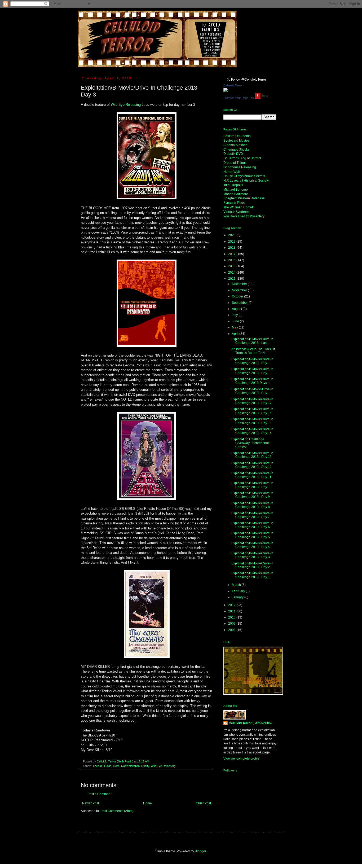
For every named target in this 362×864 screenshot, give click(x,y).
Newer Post (90, 803)
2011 (232, 611)
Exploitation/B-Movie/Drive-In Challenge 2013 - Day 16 (252, 411)
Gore (116, 765)
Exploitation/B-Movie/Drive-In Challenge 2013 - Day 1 (252, 575)
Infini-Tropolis (233, 185)
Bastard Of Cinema (237, 136)
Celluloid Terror (233, 85)
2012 (232, 605)
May (235, 327)
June (236, 321)
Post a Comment (99, 794)
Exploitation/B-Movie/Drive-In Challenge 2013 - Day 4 (252, 545)
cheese (98, 765)
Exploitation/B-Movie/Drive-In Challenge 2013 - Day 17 (252, 401)
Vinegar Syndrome (236, 212)
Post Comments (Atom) (117, 811)
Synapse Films (234, 203)
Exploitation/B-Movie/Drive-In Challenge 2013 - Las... (252, 341)
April (235, 334)
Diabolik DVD (233, 154)
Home (147, 803)
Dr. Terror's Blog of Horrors (242, 158)
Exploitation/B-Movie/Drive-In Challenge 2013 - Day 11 (252, 475)
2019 (232, 241)
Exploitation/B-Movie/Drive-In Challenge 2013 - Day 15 (252, 421)
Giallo (107, 765)
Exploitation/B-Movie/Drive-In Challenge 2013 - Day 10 (252, 485)
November (240, 290)
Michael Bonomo (235, 189)
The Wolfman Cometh (239, 207)
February (239, 591)
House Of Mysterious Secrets (244, 176)
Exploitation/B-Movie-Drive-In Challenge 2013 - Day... (252, 391)
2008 (232, 630)
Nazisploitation (130, 765)
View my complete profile (241, 758)
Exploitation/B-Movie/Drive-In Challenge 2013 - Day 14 (252, 431)
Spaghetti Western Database (244, 198)
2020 (232, 235)
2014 (232, 272)
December (240, 284)
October (238, 296)
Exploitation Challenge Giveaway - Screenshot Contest (250, 443)
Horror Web (231, 172)
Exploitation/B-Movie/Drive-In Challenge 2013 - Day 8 (252, 505)
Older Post (203, 803)
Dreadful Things (234, 163)
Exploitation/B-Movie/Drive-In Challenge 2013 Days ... (252, 381)
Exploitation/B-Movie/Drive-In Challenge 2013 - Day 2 (252, 565)
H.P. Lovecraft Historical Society (246, 180)
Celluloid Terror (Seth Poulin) (250, 723)
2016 (232, 260)
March (237, 585)
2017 (232, 254)
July (235, 315)
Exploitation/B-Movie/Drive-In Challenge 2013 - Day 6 (252, 525)
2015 (232, 266)
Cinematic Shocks (236, 149)
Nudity (145, 765)
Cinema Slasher (235, 145)
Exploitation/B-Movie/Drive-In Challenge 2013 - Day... (252, 361)
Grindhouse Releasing (239, 167)
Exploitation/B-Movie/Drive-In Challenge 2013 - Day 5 (252, 535)
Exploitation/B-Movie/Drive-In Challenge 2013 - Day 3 (252, 555)
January (238, 597)
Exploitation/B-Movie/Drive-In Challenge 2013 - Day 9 (252, 495)
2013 (232, 278)
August (237, 309)
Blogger (200, 851)
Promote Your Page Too (238, 97)
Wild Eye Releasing (126, 105)
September (240, 303)
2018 (232, 247)
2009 (232, 623)
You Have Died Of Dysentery (243, 216)
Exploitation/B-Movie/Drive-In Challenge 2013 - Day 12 (252, 465)
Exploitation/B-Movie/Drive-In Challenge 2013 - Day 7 (252, 515)
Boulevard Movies (236, 140)
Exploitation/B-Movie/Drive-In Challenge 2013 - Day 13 (252, 455)
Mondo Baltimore (235, 194)
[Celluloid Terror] (225, 91)
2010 (232, 617)
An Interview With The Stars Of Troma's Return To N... (253, 351)
